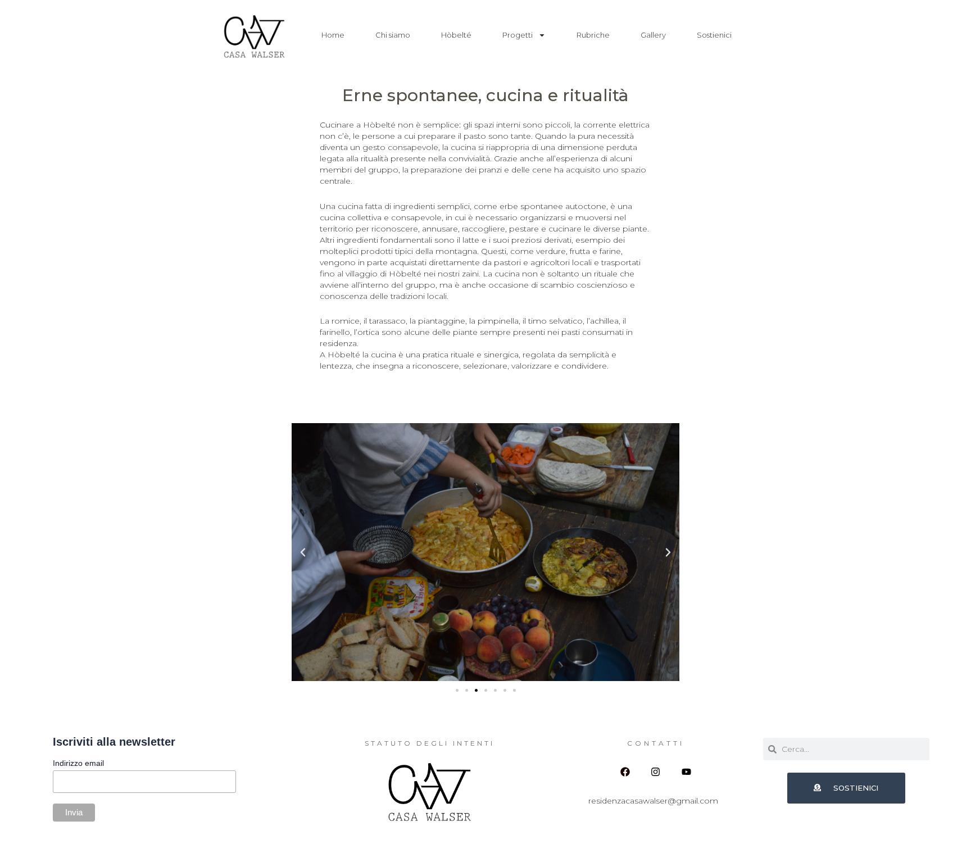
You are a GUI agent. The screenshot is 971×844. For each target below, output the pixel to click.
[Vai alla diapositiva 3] (476, 690)
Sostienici (714, 34)
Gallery (653, 34)
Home (332, 34)
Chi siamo (392, 34)
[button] (302, 552)
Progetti (517, 34)
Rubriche (593, 34)
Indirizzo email (78, 763)
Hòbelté (456, 34)
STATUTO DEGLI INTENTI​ (429, 743)
